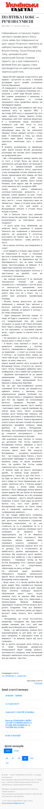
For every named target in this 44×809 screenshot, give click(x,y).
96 (7, 758)
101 (7, 763)
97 (13, 758)
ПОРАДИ (38, 683)
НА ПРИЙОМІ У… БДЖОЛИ (14, 676)
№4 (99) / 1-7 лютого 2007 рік (16, 26)
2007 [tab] (8, 751)
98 (19, 758)
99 (25, 758)
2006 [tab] (16, 751)
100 (31, 758)
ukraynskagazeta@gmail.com (13, 803)
